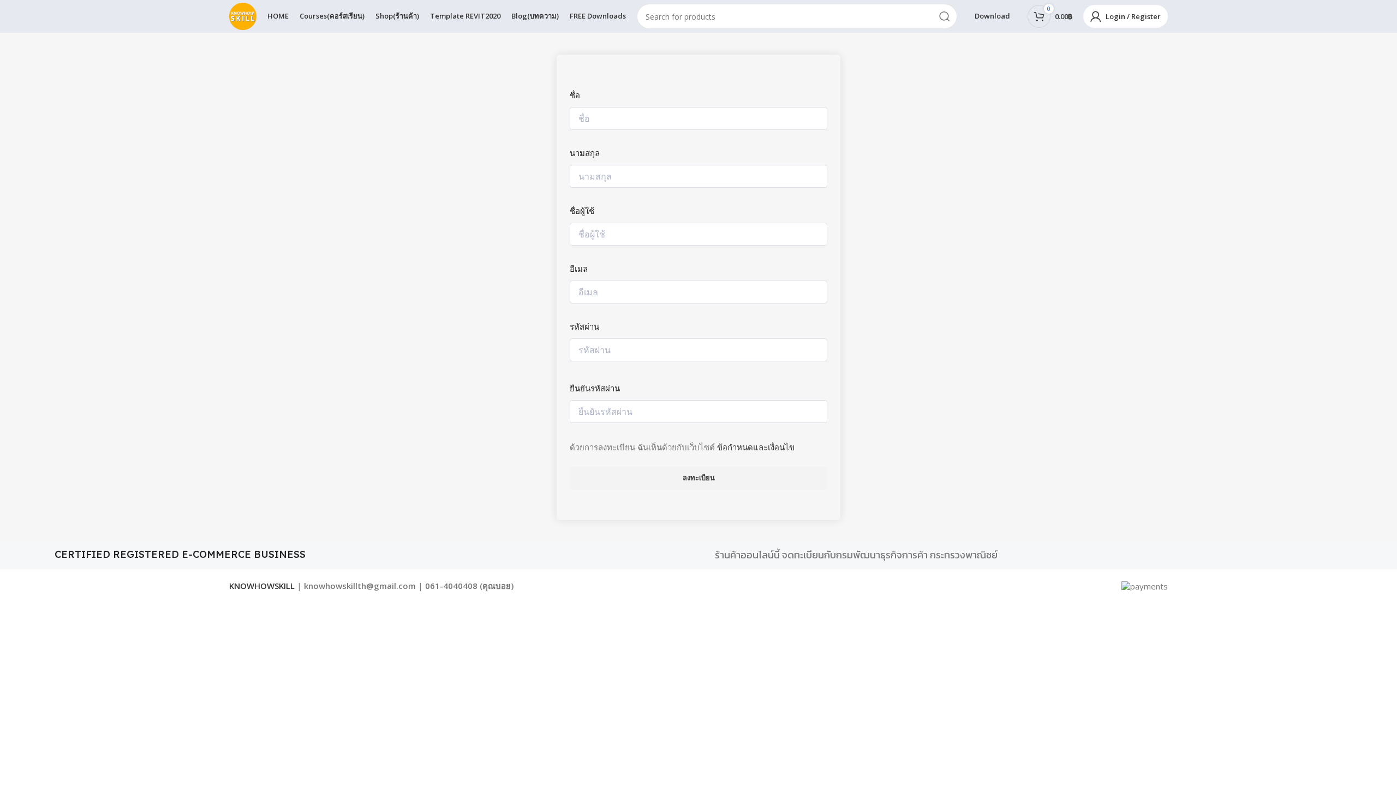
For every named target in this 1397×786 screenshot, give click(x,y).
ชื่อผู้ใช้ (582, 210)
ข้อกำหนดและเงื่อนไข (756, 447)
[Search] (944, 16)
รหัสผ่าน (584, 326)
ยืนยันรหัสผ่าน (595, 388)
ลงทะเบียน (699, 478)
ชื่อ (575, 95)
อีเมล (579, 268)
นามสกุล (585, 152)
